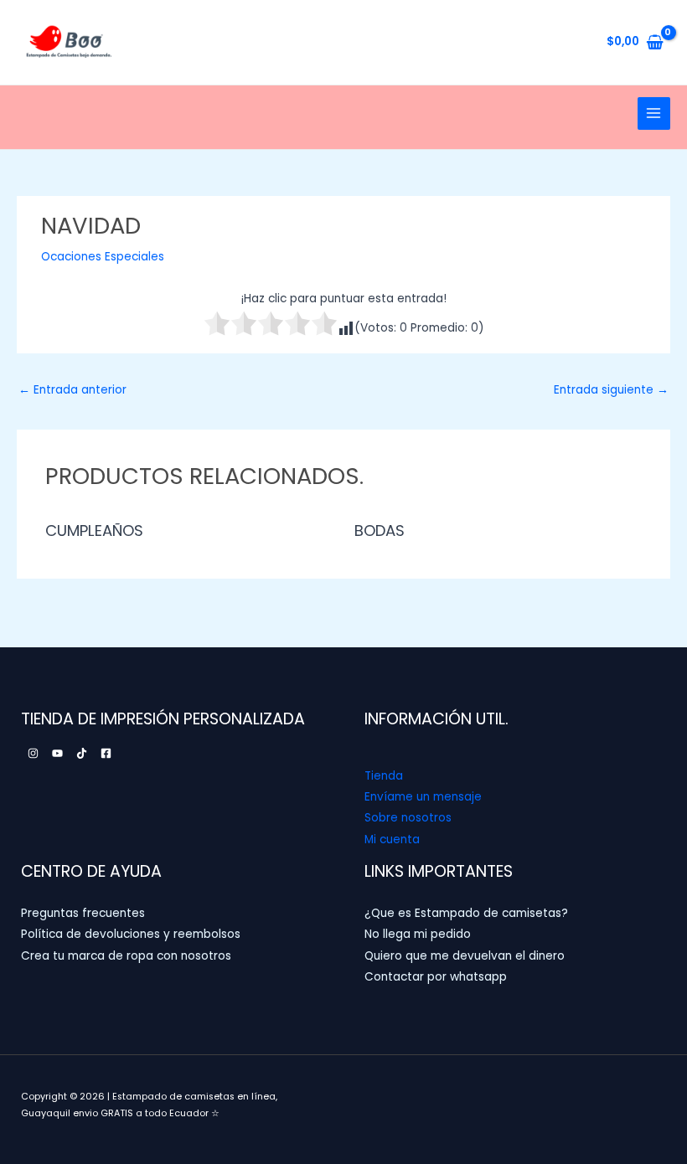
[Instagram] (33, 753)
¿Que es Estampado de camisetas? (466, 913)
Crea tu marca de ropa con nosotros (126, 956)
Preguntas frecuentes (83, 913)
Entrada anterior (72, 390)
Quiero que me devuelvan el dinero (464, 956)
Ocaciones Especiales (102, 257)
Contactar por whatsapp (435, 977)
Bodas (379, 530)
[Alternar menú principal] (654, 113)
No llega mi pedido (417, 934)
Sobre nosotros (408, 818)
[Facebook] (106, 753)
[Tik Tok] (82, 753)
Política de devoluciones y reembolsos (130, 934)
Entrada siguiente (611, 390)
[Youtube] (57, 753)
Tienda (383, 776)
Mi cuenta (392, 839)
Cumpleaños (94, 530)
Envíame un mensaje (423, 797)
